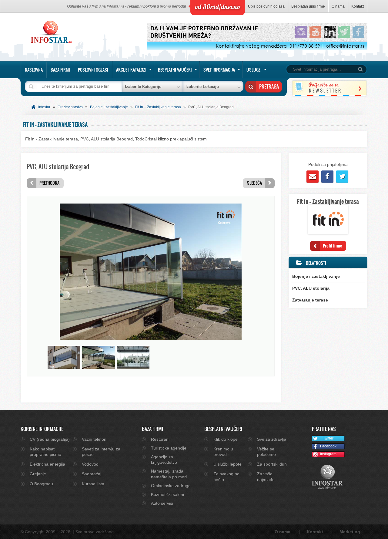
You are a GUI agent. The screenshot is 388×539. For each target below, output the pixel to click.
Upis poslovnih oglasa (266, 6)
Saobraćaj (91, 473)
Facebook (328, 446)
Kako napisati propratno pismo (45, 451)
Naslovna (34, 69)
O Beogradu (41, 483)
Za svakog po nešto (226, 476)
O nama (338, 6)
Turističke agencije (168, 448)
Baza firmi (60, 69)
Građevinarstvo (70, 107)
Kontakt (357, 6)
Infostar (44, 107)
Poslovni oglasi (93, 69)
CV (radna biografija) (50, 439)
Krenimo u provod (223, 451)
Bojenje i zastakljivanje (109, 107)
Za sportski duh (272, 464)
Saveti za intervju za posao (101, 451)
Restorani (160, 439)
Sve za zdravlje (271, 439)
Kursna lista (93, 483)
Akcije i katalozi (131, 69)
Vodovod (90, 464)
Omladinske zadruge (171, 485)
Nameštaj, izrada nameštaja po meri (169, 474)
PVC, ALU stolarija (310, 288)
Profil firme (332, 245)
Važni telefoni (94, 439)
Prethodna (49, 183)
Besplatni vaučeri (175, 69)
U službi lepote (227, 464)
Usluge (253, 69)
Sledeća (254, 183)
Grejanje (38, 473)
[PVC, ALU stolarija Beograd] (151, 338)
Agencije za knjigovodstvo (164, 459)
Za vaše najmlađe (266, 476)
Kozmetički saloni (167, 494)
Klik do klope (225, 439)
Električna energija (47, 464)
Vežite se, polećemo (266, 451)
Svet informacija (219, 69)
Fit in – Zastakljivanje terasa (158, 107)
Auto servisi (162, 503)
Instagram (328, 454)
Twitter (328, 438)
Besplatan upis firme (308, 6)
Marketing (350, 532)
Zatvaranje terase (310, 300)
